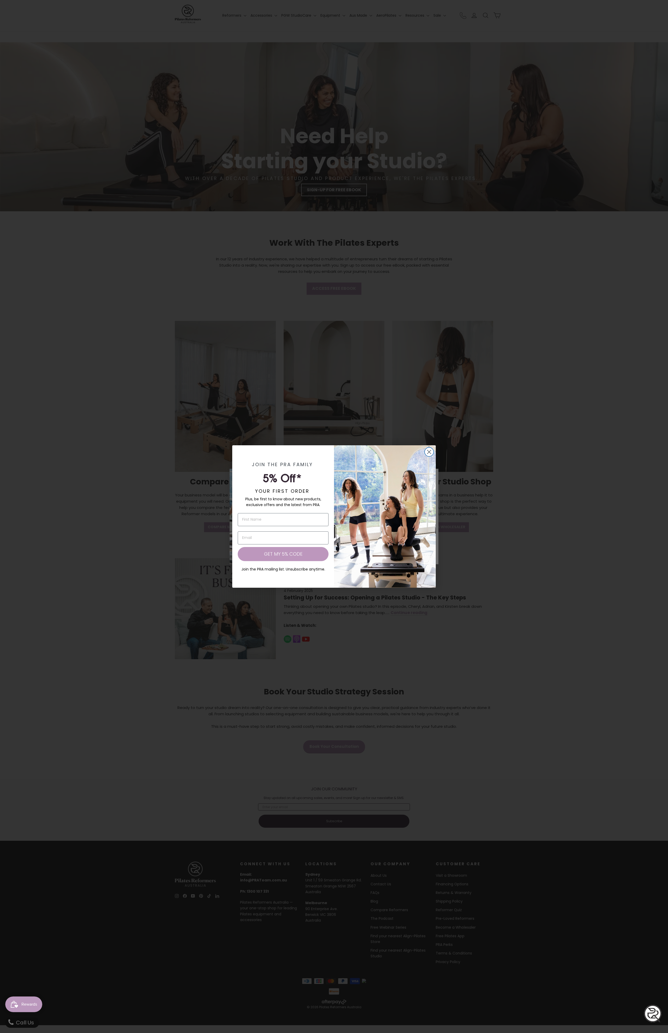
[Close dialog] (429, 452)
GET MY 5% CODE (283, 554)
